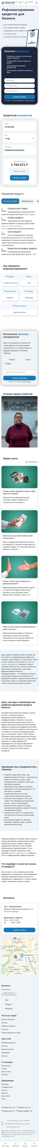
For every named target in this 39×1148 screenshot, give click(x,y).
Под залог (4, 1029)
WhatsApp (8, 1009)
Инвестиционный (7, 1049)
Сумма (6, 123)
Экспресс (4, 1056)
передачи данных (29, 100)
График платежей (19, 171)
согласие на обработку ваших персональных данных (20, 1132)
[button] (29, 3)
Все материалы (31, 462)
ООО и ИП (6, 1039)
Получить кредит (19, 178)
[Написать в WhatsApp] (5, 3)
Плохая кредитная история (10, 1032)
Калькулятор (5, 1066)
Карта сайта (5, 1096)
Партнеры (5, 1084)
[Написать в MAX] (21, 3)
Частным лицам (8, 1016)
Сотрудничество (7, 1087)
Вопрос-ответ (6, 1071)
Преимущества (27, 201)
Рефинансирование (8, 1026)
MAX (6, 1000)
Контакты (5, 986)
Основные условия (10, 201)
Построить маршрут (11, 911)
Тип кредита (8, 147)
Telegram (8, 1004)
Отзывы (4, 1069)
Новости (4, 1090)
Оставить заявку (19, 97)
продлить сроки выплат (17, 853)
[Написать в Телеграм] (14, 3)
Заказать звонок (19, 930)
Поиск (3, 1099)
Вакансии (4, 1093)
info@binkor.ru (6, 989)
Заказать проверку (19, 378)
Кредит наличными (8, 1019)
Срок (6, 135)
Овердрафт (5, 1052)
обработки (21, 100)
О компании (7, 1062)
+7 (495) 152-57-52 (8, 993)
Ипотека (4, 1023)
